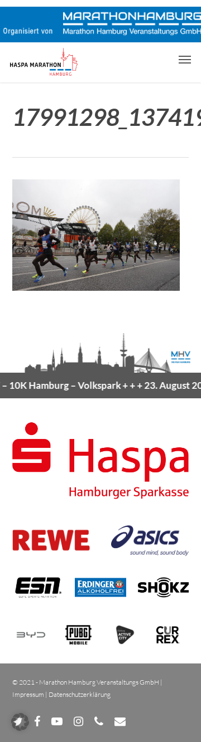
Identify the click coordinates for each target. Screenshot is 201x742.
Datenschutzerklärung (80, 694)
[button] (185, 59)
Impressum (28, 694)
